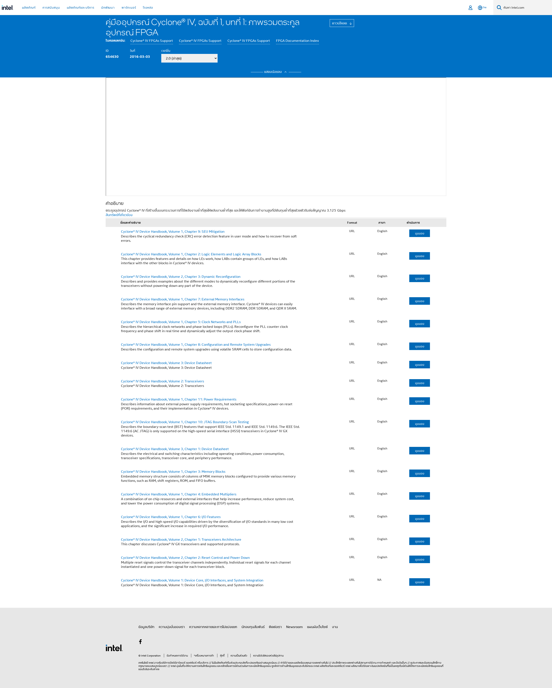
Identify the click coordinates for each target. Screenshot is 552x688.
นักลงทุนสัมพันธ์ (253, 626)
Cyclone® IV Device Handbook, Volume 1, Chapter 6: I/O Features (171, 516)
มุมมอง (419, 233)
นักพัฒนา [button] (108, 7)
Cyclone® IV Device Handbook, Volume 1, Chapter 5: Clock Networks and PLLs (181, 321)
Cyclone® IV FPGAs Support (151, 40)
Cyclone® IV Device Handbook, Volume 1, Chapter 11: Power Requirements (178, 399)
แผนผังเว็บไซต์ (317, 626)
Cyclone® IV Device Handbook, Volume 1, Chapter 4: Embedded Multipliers (178, 494)
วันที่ (132, 51)
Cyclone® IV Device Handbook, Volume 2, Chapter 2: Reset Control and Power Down (185, 557)
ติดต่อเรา (275, 626)
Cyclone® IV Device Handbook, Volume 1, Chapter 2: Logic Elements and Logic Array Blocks (191, 254)
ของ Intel (314, 666)
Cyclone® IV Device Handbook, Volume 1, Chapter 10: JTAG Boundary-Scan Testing (185, 421)
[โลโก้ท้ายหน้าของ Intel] (114, 647)
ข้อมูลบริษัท (146, 626)
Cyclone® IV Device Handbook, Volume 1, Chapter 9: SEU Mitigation (172, 231)
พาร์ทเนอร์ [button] (129, 7)
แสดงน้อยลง (273, 71)
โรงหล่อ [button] (148, 7)
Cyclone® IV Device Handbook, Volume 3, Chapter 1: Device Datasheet (175, 448)
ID (107, 51)
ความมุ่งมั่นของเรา (172, 626)
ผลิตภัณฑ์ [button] (29, 7)
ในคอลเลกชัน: (115, 40)
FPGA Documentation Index (297, 40)
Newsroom (294, 626)
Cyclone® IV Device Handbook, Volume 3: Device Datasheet (166, 362)
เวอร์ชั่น (165, 51)
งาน (335, 626)
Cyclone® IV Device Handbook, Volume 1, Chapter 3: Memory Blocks (173, 471)
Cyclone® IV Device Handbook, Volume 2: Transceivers (162, 381)
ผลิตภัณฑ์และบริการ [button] (80, 7)
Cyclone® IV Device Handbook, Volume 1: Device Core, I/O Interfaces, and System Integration (192, 580)
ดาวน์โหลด (340, 23)
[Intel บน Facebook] (140, 642)
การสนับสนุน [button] (51, 7)
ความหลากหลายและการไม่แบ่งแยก (213, 626)
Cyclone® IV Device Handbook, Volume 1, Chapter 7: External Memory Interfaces (182, 299)
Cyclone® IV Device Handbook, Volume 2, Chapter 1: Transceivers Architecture (181, 539)
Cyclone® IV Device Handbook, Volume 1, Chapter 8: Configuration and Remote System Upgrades (196, 344)
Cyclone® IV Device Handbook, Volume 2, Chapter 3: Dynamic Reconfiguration (180, 276)
